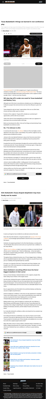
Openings (15, 383)
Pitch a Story (16, 386)
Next (39, 63)
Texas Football (10, 374)
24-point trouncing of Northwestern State (26, 91)
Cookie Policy (6, 388)
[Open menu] (3, 2)
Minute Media (8, 393)
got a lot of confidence (11, 249)
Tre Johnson (21, 131)
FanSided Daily (6, 386)
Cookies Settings (7, 390)
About (4, 383)
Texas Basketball (11, 182)
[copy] (11, 33)
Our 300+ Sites (39, 383)
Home (5, 182)
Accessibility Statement (28, 388)
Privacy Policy (26, 386)
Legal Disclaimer (17, 388)
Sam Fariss (5, 200)
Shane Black (6, 30)
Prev (7, 63)
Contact (25, 383)
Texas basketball (8, 90)
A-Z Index (38, 388)
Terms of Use (39, 386)
